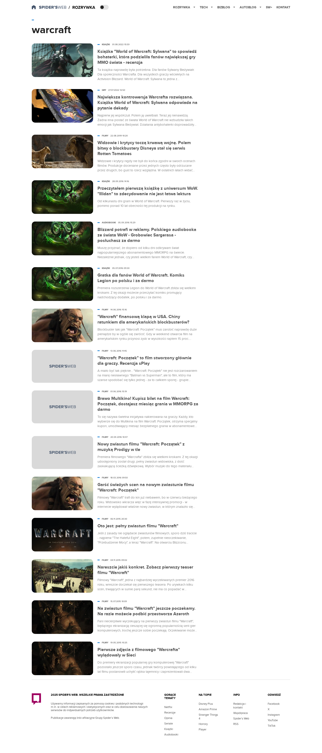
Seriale (168, 723)
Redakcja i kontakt (239, 705)
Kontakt (283, 7)
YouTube (273, 720)
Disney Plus (206, 704)
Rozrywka (181, 7)
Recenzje (169, 712)
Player (202, 729)
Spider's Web (241, 718)
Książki (168, 729)
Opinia (168, 718)
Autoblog (248, 7)
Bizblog (223, 7)
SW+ (269, 7)
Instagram (274, 715)
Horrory (203, 724)
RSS (236, 724)
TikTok (272, 726)
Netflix (168, 707)
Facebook (274, 704)
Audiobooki (171, 734)
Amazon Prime (208, 709)
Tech (204, 7)
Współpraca (240, 713)
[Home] (82, 7)
